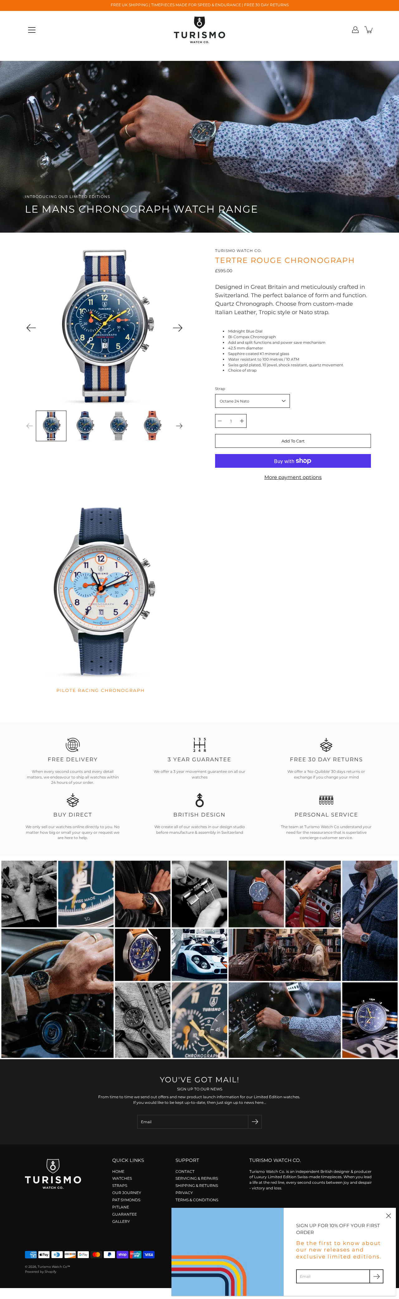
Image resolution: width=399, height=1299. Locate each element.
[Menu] (32, 30)
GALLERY (121, 1221)
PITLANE (120, 1207)
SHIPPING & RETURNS (196, 1185)
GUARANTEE (124, 1214)
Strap (220, 388)
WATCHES (122, 1178)
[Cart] (369, 30)
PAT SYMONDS (126, 1200)
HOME (118, 1171)
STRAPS (119, 1185)
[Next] (177, 328)
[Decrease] (219, 421)
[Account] (355, 30)
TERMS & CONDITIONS (196, 1200)
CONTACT (185, 1171)
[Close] (388, 1215)
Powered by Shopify (40, 1272)
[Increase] (242, 421)
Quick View (100, 593)
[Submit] (255, 1122)
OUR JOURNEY (126, 1192)
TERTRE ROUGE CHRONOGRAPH (285, 260)
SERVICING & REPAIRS (196, 1178)
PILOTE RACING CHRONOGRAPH (100, 690)
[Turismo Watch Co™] (199, 29)
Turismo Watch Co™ (54, 1267)
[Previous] (31, 328)
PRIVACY (184, 1192)
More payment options (293, 477)
